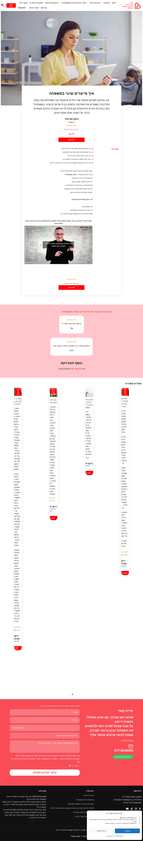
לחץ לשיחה (128, 802)
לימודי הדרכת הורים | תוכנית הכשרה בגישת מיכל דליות (72, 808)
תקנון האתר (75, 836)
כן (76, 766)
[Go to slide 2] (70, 694)
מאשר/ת (127, 831)
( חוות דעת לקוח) (71, 129)
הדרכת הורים (88, 795)
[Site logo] (131, 5)
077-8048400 (123, 750)
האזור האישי (11, 5)
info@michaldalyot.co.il (124, 800)
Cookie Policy (119, 836)
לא (70, 766)
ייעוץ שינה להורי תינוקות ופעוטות (81, 804)
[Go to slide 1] (72, 694)
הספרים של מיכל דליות (84, 817)
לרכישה (71, 140)
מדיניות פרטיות (110, 836)
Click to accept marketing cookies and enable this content (58, 245)
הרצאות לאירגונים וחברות (83, 812)
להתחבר (77, 369)
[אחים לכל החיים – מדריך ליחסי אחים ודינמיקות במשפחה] (86, 392)
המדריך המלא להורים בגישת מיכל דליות (16, 401)
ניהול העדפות (101, 831)
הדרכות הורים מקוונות (85, 800)
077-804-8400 (128, 797)
